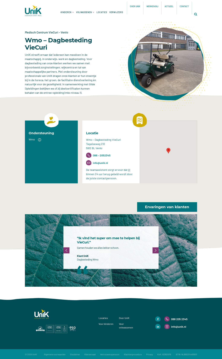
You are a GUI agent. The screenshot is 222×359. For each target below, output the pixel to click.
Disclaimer (75, 354)
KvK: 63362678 (177, 354)
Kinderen (66, 12)
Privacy (149, 354)
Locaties (102, 12)
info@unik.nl (100, 163)
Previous (66, 250)
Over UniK (135, 6)
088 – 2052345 (102, 155)
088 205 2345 (179, 319)
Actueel (169, 6)
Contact (184, 6)
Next (156, 250)
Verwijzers (116, 12)
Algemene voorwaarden (55, 354)
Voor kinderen (106, 323)
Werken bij (152, 6)
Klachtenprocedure (133, 354)
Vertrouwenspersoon (109, 354)
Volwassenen (84, 12)
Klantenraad (90, 354)
